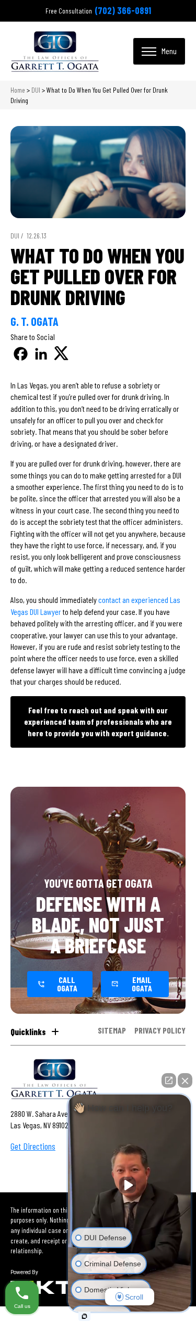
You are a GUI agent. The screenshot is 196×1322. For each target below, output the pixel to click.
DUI (35, 89)
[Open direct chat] (169, 1080)
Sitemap (112, 1030)
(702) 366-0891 (123, 10)
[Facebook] (20, 354)
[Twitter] (61, 354)
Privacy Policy (160, 1030)
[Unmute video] (129, 1185)
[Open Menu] (159, 51)
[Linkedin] (41, 354)
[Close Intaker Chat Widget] (185, 1080)
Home (17, 89)
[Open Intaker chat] (84, 1316)
